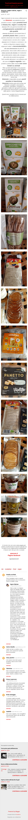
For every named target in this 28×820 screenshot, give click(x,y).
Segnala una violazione (14, 817)
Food (14, 569)
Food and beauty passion (14, 3)
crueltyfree (8, 569)
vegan (19, 569)
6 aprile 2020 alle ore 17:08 (20, 647)
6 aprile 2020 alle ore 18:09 (20, 657)
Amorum (9, 20)
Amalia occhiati (11, 574)
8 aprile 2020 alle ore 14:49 (17, 711)
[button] (26, 11)
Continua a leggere (19, 760)
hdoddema (18, 814)
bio (2, 569)
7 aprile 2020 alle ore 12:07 (18, 668)
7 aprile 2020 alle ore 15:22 (12, 680)
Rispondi (8, 644)
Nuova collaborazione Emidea (9, 764)
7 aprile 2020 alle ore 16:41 (12, 696)
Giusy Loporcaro (11, 679)
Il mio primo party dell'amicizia (9, 748)
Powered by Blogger (14, 811)
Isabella (8, 711)
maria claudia (10, 647)
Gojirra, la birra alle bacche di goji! (10, 779)
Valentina (9, 668)
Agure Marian (14, 584)
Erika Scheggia (11, 694)
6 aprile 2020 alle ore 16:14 (12, 576)
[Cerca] (26, 4)
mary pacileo (10, 657)
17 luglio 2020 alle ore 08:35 (16, 585)
